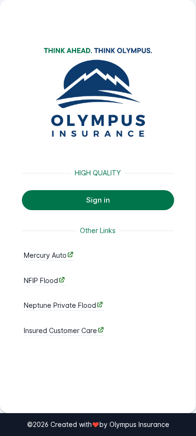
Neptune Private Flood (60, 305)
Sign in (98, 199)
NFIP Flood (41, 280)
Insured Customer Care (60, 330)
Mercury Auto (45, 255)
